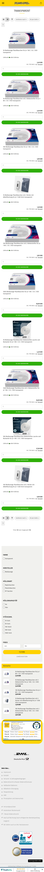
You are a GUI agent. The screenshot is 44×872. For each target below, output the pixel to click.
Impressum (7, 772)
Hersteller (8, 568)
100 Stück (8, 627)
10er (6, 607)
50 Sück (7, 624)
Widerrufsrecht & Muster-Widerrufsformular (18, 782)
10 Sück (7, 621)
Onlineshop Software (15, 866)
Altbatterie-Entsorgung (11, 789)
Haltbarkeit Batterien (10, 785)
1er (6, 604)
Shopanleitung (8, 792)
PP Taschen (8, 591)
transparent (9, 558)
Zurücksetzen (22, 656)
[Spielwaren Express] (22, 3)
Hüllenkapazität (10, 601)
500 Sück (8, 630)
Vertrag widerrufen (35, 860)
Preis (5, 642)
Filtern (22, 652)
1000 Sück (8, 633)
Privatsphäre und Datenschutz (13, 798)
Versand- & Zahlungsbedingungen (15, 779)
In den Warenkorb (22, 74)
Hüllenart (7, 581)
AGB (5, 795)
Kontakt (6, 775)
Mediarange (9, 572)
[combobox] (21, 20)
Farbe (5, 555)
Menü (3, 3)
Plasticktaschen (10, 588)
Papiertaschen (9, 585)
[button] (4, 20)
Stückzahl (7, 617)
